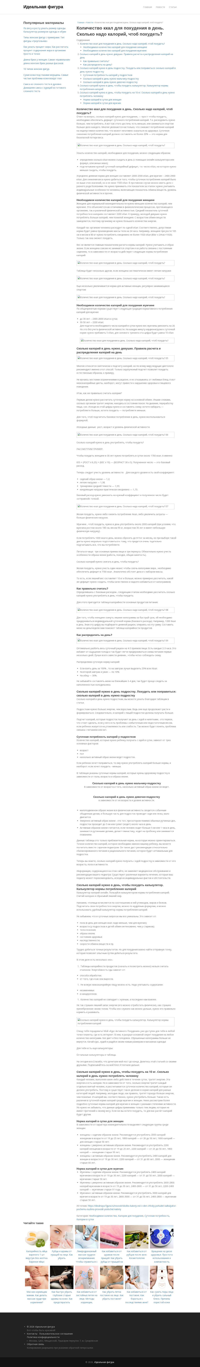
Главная (147, 6)
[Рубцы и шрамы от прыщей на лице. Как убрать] (61, 1247)
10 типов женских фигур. (36, 68)
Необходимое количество (103, 1215)
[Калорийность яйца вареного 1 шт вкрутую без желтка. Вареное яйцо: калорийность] (36, 1247)
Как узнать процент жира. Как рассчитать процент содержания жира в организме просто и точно (45, 50)
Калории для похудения (130, 1215)
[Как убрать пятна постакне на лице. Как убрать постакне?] (111, 1288)
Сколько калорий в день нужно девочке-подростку (110, 82)
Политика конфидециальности (43, 1337)
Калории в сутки (85, 1219)
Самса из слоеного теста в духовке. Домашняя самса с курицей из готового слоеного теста (44, 88)
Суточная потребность (157, 1215)
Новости (160, 6)
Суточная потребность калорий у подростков (107, 75)
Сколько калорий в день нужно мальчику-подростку (111, 78)
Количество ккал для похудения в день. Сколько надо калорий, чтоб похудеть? (122, 43)
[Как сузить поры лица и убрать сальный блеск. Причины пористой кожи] (161, 1288)
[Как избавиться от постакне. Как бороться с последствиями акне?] (136, 1288)
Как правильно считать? (96, 61)
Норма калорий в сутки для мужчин (102, 103)
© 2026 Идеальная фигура (41, 1326)
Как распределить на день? (97, 64)
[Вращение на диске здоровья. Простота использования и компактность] (161, 1247)
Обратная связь (35, 1344)
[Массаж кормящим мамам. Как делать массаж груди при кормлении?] (36, 1288)
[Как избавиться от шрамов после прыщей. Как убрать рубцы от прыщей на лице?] (111, 1247)
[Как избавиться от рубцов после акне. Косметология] (136, 1247)
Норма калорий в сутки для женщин (102, 99)
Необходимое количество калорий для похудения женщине (115, 47)
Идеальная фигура (43, 7)
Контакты (32, 1333)
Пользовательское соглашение (56, 1333)
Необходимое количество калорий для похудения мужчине (115, 50)
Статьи (173, 6)
